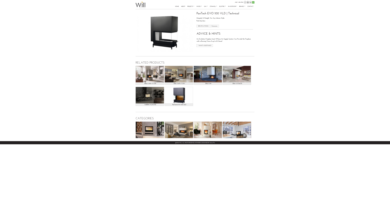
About (183, 6)
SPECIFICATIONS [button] (203, 26)
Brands (241, 6)
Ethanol (213, 6)
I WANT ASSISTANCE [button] (204, 45)
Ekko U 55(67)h (237, 83)
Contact (250, 6)
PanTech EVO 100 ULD (179, 104)
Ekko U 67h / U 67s (179, 83)
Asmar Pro (212, 142)
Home (177, 6)
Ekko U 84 (208, 83)
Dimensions (214, 26)
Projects (190, 6)
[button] (164, 31)
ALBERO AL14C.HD (150, 104)
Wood (198, 6)
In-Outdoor (232, 6)
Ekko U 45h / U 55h (150, 83)
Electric (222, 6)
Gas (205, 6)
